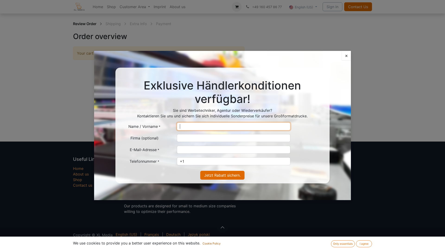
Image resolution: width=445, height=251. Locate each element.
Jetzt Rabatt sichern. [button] (222, 175)
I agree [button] (364, 243)
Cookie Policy (212, 243)
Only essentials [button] (343, 243)
